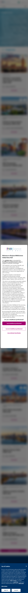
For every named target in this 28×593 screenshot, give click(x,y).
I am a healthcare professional (14, 323)
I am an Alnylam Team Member (14, 333)
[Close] (26, 566)
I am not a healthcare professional (14, 329)
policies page (21, 583)
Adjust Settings (4, 586)
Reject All (6, 590)
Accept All (16, 590)
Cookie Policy (15, 582)
